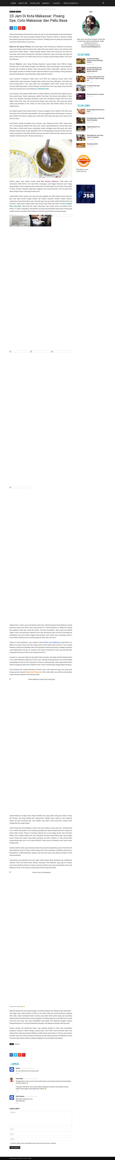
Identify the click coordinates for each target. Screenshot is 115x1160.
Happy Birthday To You (93, 127)
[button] (103, 3)
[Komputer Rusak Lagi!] (80, 88)
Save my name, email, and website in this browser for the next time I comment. (33, 1143)
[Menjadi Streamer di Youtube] (80, 96)
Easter (18, 1068)
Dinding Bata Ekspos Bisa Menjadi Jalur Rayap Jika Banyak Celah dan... (94, 69)
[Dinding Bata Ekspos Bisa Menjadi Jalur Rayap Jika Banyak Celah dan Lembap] (80, 70)
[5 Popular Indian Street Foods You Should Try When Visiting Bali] (80, 79)
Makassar (17, 1044)
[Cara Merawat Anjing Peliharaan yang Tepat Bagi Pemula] (80, 61)
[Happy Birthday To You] (80, 128)
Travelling (35, 3)
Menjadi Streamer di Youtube (95, 94)
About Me (22, 3)
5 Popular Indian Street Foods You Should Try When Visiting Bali (95, 78)
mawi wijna (19, 1078)
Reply (17, 1073)
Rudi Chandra (20, 1096)
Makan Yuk (17, 9)
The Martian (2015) (92, 144)
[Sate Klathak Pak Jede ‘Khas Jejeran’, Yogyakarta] (80, 138)
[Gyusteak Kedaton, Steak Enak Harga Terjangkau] (80, 120)
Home (13, 3)
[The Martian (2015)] (80, 145)
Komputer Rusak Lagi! (93, 85)
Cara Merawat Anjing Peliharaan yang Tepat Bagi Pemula (95, 60)
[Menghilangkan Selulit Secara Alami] (80, 111)
